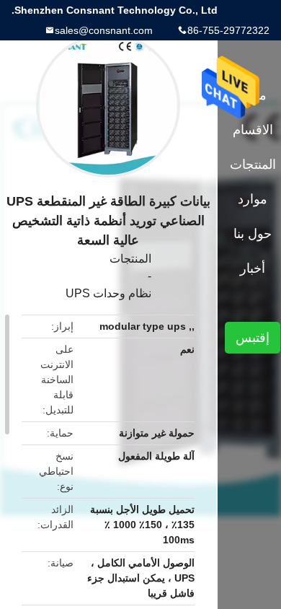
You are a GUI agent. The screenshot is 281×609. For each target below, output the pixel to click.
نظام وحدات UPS (108, 293)
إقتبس (252, 337)
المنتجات (130, 259)
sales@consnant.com (104, 30)
